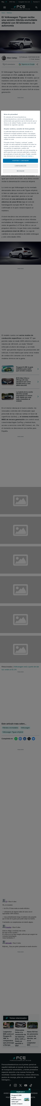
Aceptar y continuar (20, 160)
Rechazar (20, 171)
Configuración (20, 166)
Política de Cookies (26, 156)
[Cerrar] (29, 1089)
